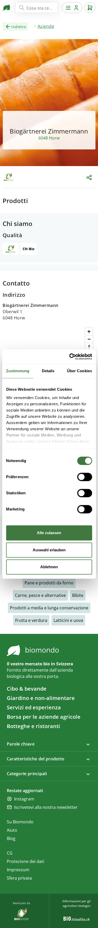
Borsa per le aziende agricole (43, 716)
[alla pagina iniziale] (7, 7)
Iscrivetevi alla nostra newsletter (46, 807)
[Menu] (72, 7)
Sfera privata (19, 878)
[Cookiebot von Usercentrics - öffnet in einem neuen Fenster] (70, 356)
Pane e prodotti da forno (49, 583)
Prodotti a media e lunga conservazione (49, 608)
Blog (11, 838)
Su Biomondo (20, 822)
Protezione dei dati (25, 861)
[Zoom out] (89, 339)
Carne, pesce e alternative (40, 595)
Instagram (24, 799)
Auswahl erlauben (49, 550)
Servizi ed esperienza (34, 707)
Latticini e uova (68, 620)
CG (10, 853)
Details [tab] (48, 371)
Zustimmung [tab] (17, 371)
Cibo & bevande (27, 688)
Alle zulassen (49, 533)
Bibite (77, 595)
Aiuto (12, 830)
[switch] (84, 477)
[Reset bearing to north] (89, 346)
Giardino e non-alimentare (41, 698)
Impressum (18, 870)
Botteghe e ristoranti (33, 726)
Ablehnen (49, 567)
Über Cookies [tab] (79, 371)
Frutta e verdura (31, 620)
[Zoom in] (89, 331)
